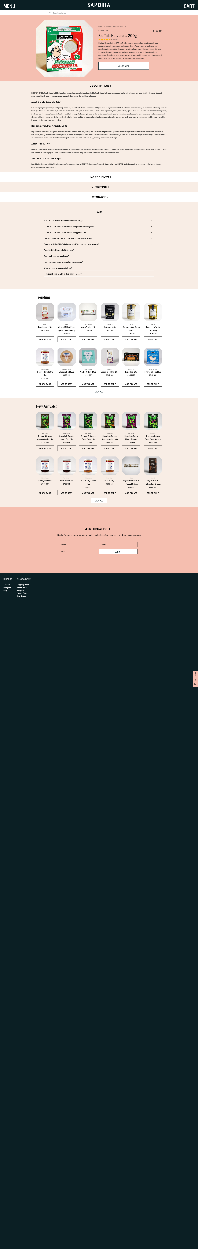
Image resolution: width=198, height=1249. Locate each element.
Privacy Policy (22, 593)
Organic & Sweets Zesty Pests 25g (88, 437)
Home (100, 26)
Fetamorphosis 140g (152, 371)
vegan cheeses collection (64, 95)
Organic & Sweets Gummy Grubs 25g (45, 437)
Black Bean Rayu (67, 480)
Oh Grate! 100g (110, 326)
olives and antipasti (101, 131)
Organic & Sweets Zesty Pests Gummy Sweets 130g (153, 437)
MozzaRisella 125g (88, 326)
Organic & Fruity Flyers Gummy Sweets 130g (131, 437)
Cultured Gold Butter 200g (131, 328)
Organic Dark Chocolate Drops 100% (153, 482)
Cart (189, 5)
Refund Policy (22, 587)
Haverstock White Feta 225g (153, 328)
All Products (107, 26)
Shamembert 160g (66, 371)
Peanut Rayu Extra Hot (45, 373)
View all (99, 391)
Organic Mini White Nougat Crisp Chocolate (131, 482)
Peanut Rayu (109, 480)
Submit (118, 551)
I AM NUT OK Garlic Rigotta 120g (126, 163)
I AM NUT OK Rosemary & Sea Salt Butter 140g (96, 163)
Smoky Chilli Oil (45, 480)
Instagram (7, 587)
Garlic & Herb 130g (88, 371)
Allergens (20, 590)
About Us (6, 584)
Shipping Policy (23, 584)
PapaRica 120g (131, 371)
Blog (5, 590)
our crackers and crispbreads (143, 131)
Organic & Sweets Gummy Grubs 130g (110, 437)
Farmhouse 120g (45, 326)
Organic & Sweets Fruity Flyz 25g (66, 437)
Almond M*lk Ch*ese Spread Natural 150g (66, 328)
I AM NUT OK (103, 30)
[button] (9, 5)
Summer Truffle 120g (109, 371)
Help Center (21, 596)
